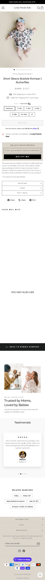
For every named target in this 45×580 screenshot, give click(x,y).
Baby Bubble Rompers (16, 501)
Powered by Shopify (22, 578)
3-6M (28, 108)
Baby (16, 496)
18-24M (24, 114)
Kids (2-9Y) (33, 501)
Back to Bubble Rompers (24, 347)
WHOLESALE (22, 530)
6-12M (37, 108)
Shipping (22, 183)
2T (32, 114)
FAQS (22, 188)
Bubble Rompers (25, 74)
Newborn (9, 108)
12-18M (14, 114)
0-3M (19, 108)
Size (21, 104)
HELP (22, 525)
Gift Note (22, 193)
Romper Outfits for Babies (22, 507)
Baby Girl (27, 496)
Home (15, 74)
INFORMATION (22, 519)
